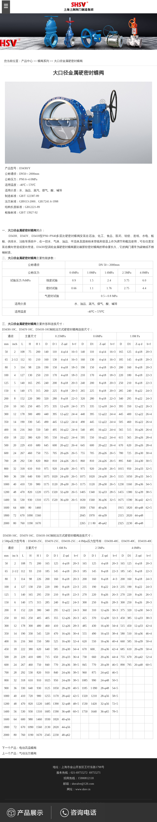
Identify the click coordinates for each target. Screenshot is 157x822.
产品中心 (27, 61)
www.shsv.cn (82, 789)
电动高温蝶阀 (27, 747)
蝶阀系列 (43, 61)
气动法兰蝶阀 (27, 753)
